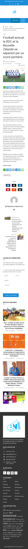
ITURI (21, 526)
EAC (20, 521)
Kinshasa (9, 527)
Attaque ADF (6, 513)
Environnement (18, 487)
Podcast (5, 499)
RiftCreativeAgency (13, 534)
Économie (5, 484)
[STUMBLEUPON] (14, 189)
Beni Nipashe (20, 516)
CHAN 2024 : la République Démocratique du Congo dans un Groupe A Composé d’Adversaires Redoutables (14, 353)
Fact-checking (6, 490)
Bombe (22, 519)
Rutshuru (20, 534)
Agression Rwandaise (16, 510)
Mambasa (9, 530)
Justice (4, 527)
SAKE (4, 536)
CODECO (14, 521)
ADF (4, 510)
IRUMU (18, 526)
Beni (11, 513)
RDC (20, 532)
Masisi (14, 530)
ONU (15, 532)
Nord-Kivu (10, 532)
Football (4, 526)
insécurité (14, 526)
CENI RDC (8, 521)
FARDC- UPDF (12, 523)
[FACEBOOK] (8, 185)
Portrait (5, 502)
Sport (4, 34)
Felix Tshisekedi (19, 523)
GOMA (9, 526)
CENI (4, 521)
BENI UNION (18, 519)
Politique (17, 499)
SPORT (18, 536)
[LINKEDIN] (20, 185)
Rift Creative (5, 534)
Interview (5, 493)
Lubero (13, 527)
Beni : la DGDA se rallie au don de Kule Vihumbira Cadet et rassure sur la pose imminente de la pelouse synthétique (14, 325)
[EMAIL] (20, 189)
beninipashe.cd (9, 519)
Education (17, 484)
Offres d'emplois (7, 496)
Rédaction (15, 20)
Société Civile (13, 536)
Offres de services (19, 496)
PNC (17, 532)
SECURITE (8, 536)
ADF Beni (9, 510)
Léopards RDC (7, 175)
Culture (4, 481)
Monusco (19, 530)
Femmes (17, 490)
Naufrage (5, 532)
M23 (5, 530)
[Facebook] (4, 472)
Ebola (23, 521)
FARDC (5, 523)
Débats (16, 481)
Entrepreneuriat (6, 487)
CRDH (17, 521)
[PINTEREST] (8, 189)
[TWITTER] (14, 185)
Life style (17, 493)
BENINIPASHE (10, 516)
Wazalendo (6, 538)
